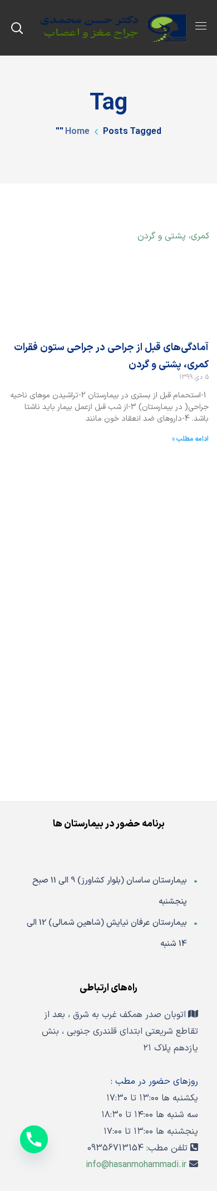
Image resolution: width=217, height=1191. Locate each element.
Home (77, 131)
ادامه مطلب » (190, 439)
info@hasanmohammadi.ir (136, 1165)
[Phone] (34, 1139)
